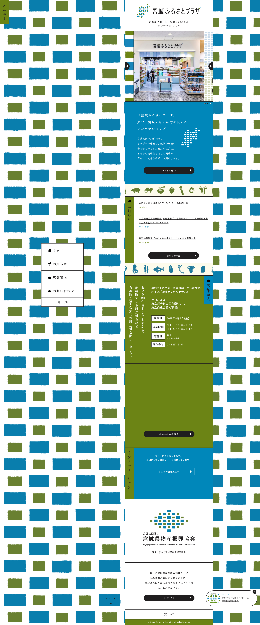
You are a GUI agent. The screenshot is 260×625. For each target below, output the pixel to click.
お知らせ (60, 263)
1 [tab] (205, 103)
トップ (58, 250)
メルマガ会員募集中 (169, 471)
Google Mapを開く (168, 434)
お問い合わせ (63, 291)
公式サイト (169, 598)
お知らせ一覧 (174, 255)
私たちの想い (169, 170)
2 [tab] (207, 103)
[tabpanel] (169, 66)
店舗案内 (60, 277)
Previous (127, 66)
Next (210, 66)
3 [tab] (210, 103)
